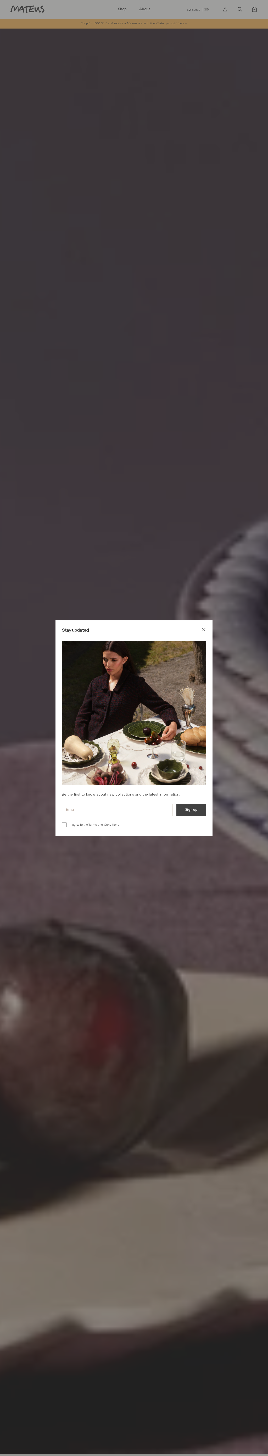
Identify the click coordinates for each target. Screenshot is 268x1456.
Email (70, 809)
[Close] (203, 631)
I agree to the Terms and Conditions (95, 825)
